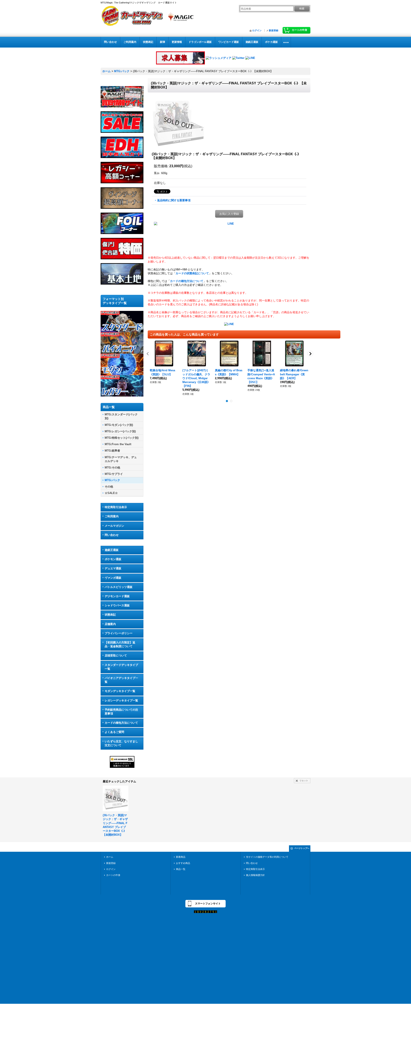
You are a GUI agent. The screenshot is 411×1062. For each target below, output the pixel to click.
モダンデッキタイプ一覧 (120, 691)
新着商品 (180, 857)
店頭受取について (116, 655)
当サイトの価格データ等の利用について (267, 857)
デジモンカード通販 (117, 596)
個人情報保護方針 (255, 875)
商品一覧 (180, 869)
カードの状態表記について (192, 273)
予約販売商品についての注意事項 (121, 711)
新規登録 (273, 30)
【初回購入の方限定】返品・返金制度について (120, 644)
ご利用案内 (112, 516)
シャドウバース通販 (117, 605)
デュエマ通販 (113, 568)
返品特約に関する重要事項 (174, 200)
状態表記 (110, 614)
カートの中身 (113, 875)
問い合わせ (112, 535)
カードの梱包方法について (121, 722)
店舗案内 (110, 624)
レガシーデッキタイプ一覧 (121, 700)
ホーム (109, 857)
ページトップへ (301, 848)
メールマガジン (114, 525)
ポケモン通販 (113, 559)
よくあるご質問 (114, 732)
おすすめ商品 (183, 863)
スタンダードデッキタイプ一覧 (121, 666)
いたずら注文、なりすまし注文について (121, 743)
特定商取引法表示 (116, 507)
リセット (303, 780)
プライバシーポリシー (119, 633)
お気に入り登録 (229, 213)
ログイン (257, 30)
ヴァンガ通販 (113, 577)
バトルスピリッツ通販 (119, 587)
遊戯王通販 (112, 550)
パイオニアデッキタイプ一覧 (121, 679)
